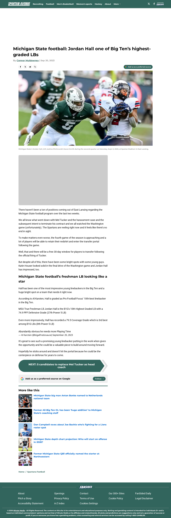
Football (50, 4)
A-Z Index (59, 503)
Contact (84, 493)
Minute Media (19, 511)
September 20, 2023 (63, 335)
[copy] (35, 67)
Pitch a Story (24, 498)
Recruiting (38, 4)
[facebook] (154, 4)
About (108, 4)
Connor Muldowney (28, 60)
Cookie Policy (116, 498)
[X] (149, 4)
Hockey (98, 4)
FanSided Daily (143, 493)
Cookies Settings (89, 503)
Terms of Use (87, 498)
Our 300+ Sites (116, 493)
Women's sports (84, 4)
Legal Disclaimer (144, 498)
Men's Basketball (65, 4)
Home (21, 472)
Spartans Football (36, 472)
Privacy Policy (61, 498)
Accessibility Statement (30, 503)
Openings (59, 493)
